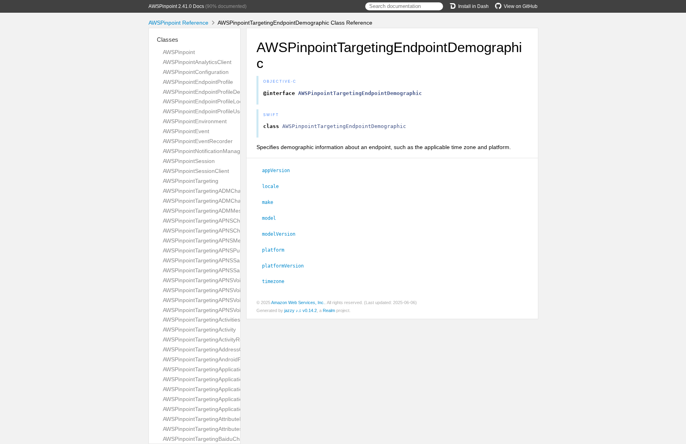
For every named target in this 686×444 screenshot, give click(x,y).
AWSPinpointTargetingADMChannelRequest (218, 191)
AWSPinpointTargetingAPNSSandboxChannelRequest (230, 260)
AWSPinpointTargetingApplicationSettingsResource (226, 399)
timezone (276, 281)
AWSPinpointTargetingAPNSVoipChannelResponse (226, 290)
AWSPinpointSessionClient (196, 171)
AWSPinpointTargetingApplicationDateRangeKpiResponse (235, 369)
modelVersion (282, 234)
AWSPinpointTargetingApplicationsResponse (218, 409)
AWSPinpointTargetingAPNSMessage (209, 240)
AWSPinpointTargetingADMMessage (208, 210)
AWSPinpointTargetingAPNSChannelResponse (221, 230)
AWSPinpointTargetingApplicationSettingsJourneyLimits (232, 389)
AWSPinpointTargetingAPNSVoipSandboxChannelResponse (237, 310)
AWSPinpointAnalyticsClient (197, 62)
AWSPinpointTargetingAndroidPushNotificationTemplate (232, 359)
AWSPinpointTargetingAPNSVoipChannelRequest (224, 280)
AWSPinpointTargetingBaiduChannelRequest (219, 439)
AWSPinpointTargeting (190, 181)
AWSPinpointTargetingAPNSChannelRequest (219, 220)
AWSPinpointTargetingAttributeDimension (214, 419)
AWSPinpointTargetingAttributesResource (214, 429)
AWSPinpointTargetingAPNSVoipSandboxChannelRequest (235, 300)
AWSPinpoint (179, 52)
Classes (167, 39)
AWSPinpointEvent (186, 131)
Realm (329, 310)
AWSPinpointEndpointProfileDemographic (215, 92)
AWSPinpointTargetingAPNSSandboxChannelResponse (232, 270)
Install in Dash (473, 6)
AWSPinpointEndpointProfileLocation (208, 101)
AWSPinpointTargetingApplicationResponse (217, 379)
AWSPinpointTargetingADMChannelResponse (220, 201)
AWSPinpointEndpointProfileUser (204, 111)
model (272, 218)
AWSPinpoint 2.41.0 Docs (176, 6)
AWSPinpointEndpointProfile (198, 82)
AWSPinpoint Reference (178, 22)
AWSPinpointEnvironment (195, 121)
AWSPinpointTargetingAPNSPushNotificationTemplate (230, 250)
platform (276, 250)
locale (274, 186)
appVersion (279, 170)
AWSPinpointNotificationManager (204, 151)
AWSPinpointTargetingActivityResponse (212, 339)
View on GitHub (521, 6)
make (271, 202)
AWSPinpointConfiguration (196, 72)
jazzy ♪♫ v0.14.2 (300, 310)
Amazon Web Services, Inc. (298, 302)
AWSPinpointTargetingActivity (199, 329)
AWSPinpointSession (189, 161)
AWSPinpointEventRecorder (198, 141)
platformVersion (286, 266)
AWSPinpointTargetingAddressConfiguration (218, 349)
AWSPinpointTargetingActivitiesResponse (214, 319)
